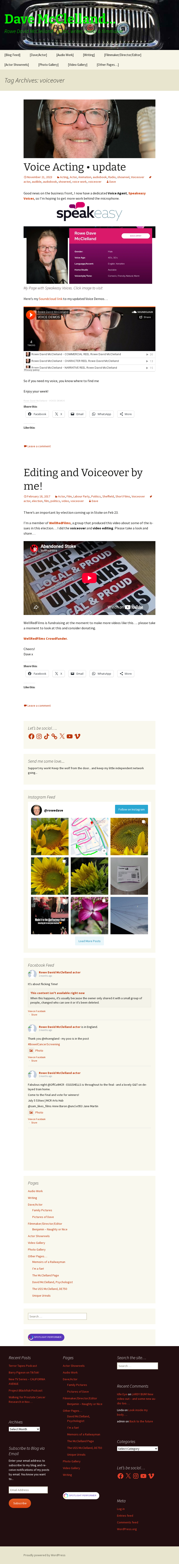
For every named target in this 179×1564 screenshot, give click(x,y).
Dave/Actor (35, 1204)
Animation (84, 177)
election (37, 501)
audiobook (100, 177)
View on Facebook (37, 1011)
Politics (96, 496)
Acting (64, 177)
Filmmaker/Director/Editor (45, 1224)
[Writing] (89, 55)
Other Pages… (37, 1256)
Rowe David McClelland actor (60, 972)
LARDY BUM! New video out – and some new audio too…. (136, 1398)
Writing (32, 1198)
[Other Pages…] (108, 65)
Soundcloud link (50, 299)
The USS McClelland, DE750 (49, 1289)
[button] (50, 836)
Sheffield (108, 496)
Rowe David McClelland (35, 400)
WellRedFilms (60, 523)
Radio (112, 177)
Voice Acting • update (75, 167)
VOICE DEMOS (57, 400)
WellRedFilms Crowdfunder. (45, 638)
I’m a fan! (38, 1269)
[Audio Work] (65, 55)
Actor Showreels (39, 1236)
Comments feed (127, 1522)
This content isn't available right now (57, 993)
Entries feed (125, 1516)
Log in (121, 1509)
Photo (39, 1050)
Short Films (122, 496)
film (46, 501)
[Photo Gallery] (48, 65)
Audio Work (35, 1191)
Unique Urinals (41, 1295)
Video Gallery (36, 1243)
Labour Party (81, 496)
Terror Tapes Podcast (23, 1366)
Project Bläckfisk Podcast (25, 1390)
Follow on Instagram (132, 809)
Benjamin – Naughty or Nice (49, 1229)
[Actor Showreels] (16, 65)
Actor (73, 177)
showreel (123, 177)
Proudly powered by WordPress (44, 1555)
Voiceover (137, 177)
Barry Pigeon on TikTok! (24, 1372)
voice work (79, 182)
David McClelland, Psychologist (52, 1282)
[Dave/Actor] (38, 55)
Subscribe (20, 1503)
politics (55, 501)
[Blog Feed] (12, 55)
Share (34, 1014)
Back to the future (141, 1421)
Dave (112, 182)
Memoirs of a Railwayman (48, 1262)
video (65, 501)
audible (36, 182)
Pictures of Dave (43, 1217)
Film (69, 496)
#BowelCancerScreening (44, 1044)
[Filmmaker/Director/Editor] (122, 55)
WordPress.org (127, 1529)
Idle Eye (122, 1394)
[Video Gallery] (77, 65)
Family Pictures (42, 1210)
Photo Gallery (37, 1249)
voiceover (95, 182)
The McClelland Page (45, 1275)
